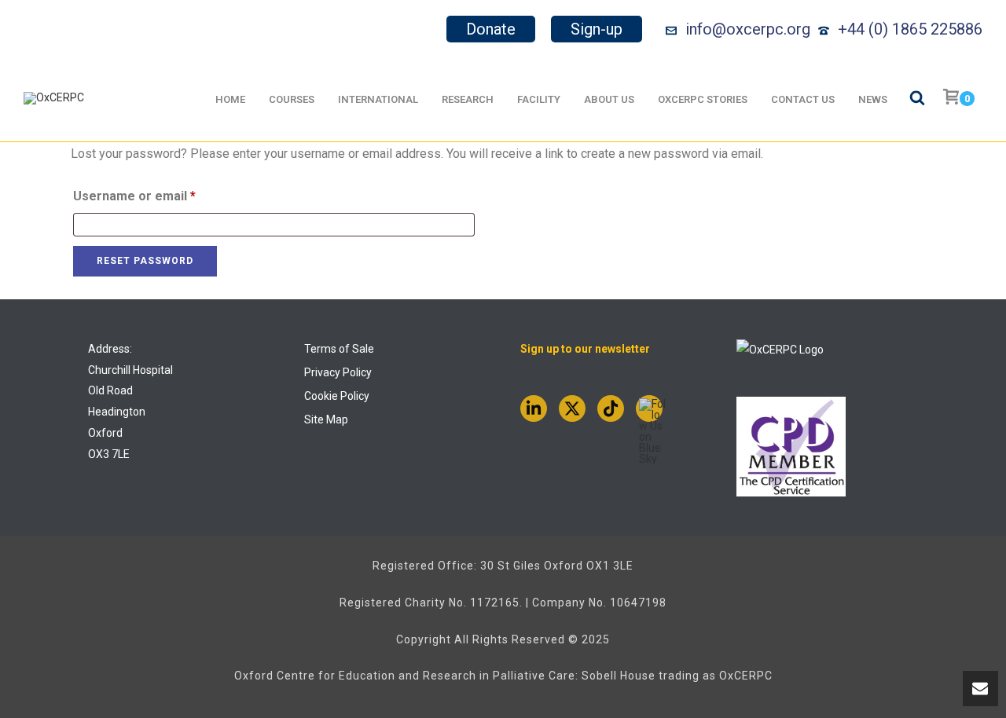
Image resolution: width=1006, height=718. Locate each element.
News (872, 99)
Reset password (145, 260)
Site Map (326, 419)
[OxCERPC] (54, 98)
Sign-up (596, 29)
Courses (291, 99)
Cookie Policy (336, 396)
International (378, 99)
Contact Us (803, 99)
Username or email (160, 195)
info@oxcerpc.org (747, 29)
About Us (609, 99)
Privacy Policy (338, 372)
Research (468, 99)
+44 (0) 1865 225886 (910, 29)
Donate (491, 29)
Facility (538, 99)
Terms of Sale (339, 349)
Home (230, 99)
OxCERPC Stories (702, 99)
